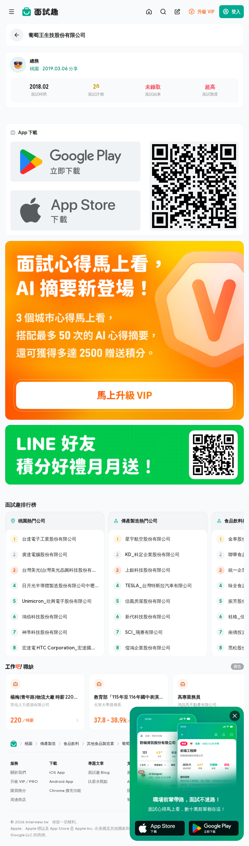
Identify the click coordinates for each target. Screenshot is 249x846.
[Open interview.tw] (13, 743)
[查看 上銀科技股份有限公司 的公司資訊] (158, 570)
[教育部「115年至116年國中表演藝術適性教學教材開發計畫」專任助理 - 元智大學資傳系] (129, 702)
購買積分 (18, 790)
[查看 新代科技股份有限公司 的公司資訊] (158, 616)
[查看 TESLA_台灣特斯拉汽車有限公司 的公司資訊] (158, 585)
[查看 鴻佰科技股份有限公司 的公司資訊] (54, 616)
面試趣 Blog (99, 772)
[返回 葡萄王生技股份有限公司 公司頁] (124, 35)
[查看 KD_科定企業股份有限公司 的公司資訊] (158, 554)
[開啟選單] (11, 11)
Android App (61, 781)
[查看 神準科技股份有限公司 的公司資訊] (54, 632)
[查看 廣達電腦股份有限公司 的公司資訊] (54, 554)
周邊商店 (18, 799)
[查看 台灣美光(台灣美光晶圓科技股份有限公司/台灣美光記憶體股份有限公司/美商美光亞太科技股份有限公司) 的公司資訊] (54, 570)
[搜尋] (163, 11)
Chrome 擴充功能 (65, 790)
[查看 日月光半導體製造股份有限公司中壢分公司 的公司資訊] (54, 585)
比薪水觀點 (98, 781)
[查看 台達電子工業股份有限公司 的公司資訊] (54, 539)
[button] (27, 781)
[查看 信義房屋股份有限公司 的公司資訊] (158, 601)
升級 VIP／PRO (24, 781)
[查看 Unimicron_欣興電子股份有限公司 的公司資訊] (54, 601)
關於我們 (18, 772)
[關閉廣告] (235, 716)
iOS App (57, 772)
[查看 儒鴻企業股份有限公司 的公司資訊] (158, 648)
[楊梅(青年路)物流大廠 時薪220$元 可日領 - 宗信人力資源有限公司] (45, 702)
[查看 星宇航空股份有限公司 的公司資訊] (158, 539)
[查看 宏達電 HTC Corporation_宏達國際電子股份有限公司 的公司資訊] (54, 648)
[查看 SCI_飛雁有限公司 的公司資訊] (158, 632)
